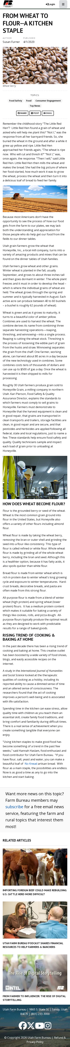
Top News (35, 105)
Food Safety (15, 100)
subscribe (14, 806)
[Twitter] (31, 1028)
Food (28, 100)
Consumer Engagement (48, 100)
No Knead (31, 764)
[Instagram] (47, 1028)
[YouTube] (39, 1028)
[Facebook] (23, 1028)
